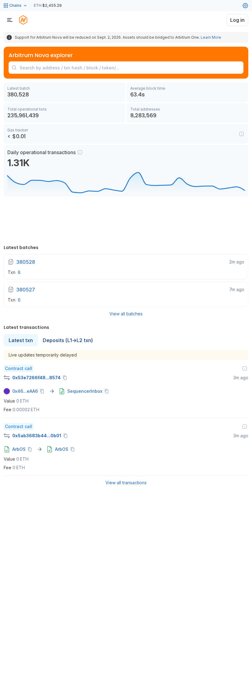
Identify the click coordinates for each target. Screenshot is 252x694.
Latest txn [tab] (21, 340)
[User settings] (245, 5)
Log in (237, 20)
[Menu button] (10, 20)
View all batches (126, 313)
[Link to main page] (23, 20)
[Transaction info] (244, 368)
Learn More (211, 37)
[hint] (80, 152)
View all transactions (126, 482)
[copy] (66, 378)
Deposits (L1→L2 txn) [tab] (68, 340)
